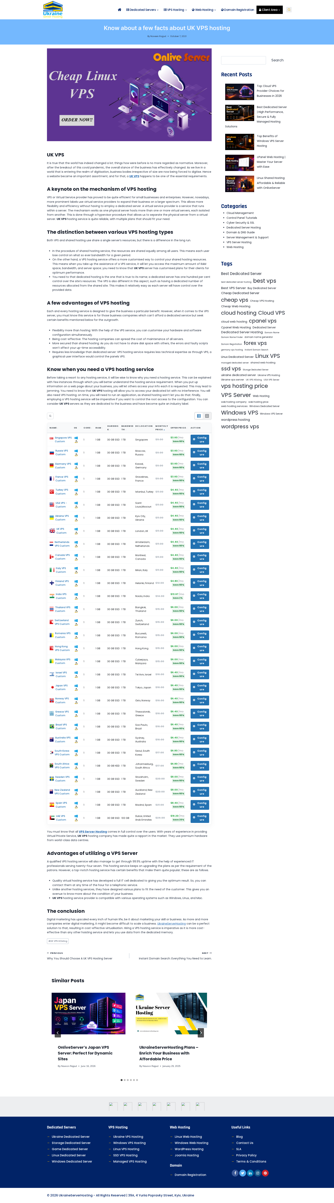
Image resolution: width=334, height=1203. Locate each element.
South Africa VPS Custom (62, 765)
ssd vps (231, 368)
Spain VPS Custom (61, 804)
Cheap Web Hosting (235, 306)
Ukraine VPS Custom (62, 517)
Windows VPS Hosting (129, 1143)
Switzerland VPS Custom (62, 622)
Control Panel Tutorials (242, 218)
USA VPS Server (271, 379)
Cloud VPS (271, 312)
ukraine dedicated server (238, 375)
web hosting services (234, 406)
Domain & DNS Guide (241, 232)
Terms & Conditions (251, 1161)
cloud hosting (238, 312)
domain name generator (259, 337)
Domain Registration (239, 10)
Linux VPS (267, 356)
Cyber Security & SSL (240, 223)
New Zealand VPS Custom (62, 791)
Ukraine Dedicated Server (71, 1137)
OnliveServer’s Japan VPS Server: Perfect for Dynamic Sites (85, 1053)
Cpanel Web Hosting (236, 327)
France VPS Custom (61, 478)
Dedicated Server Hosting (244, 227)
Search (277, 60)
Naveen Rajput (158, 36)
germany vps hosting (232, 349)
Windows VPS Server (271, 413)
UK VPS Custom (61, 530)
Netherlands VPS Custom (62, 543)
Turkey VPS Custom (61, 491)
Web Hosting (235, 247)
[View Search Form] (289, 9)
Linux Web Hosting (188, 1137)
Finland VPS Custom (62, 583)
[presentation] (88, 1013)
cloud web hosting (234, 322)
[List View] (199, 416)
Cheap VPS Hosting (262, 300)
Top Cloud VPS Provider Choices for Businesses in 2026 (270, 91)
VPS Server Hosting (239, 242)
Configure (201, 439)
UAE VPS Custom (61, 817)
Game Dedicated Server (70, 1149)
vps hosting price (244, 386)
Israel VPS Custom (61, 674)
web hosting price (258, 402)
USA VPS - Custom (61, 504)
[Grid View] (207, 416)
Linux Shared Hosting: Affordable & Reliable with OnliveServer (271, 183)
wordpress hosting (235, 419)
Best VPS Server (233, 288)
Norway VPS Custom (62, 700)
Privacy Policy (246, 1155)
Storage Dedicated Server (255, 369)
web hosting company (234, 402)
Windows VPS (239, 412)
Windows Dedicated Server (264, 406)
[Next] (201, 1032)
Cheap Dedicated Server (240, 293)
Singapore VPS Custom (63, 439)
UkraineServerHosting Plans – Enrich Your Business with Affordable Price (168, 1053)
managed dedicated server (235, 362)
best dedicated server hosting (236, 282)
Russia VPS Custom (61, 452)
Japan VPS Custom (61, 687)
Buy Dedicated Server (262, 288)
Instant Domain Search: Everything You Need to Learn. (175, 955)
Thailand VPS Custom (62, 609)
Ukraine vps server (232, 379)
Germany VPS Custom (63, 465)
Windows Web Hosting (191, 1143)
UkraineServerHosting (171, 924)
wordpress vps (240, 426)
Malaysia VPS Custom (62, 661)
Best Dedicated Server (241, 273)
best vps (264, 281)
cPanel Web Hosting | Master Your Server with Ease (271, 162)
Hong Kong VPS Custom (62, 648)
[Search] (50, 416)
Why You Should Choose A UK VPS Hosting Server (79, 955)
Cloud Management (240, 213)
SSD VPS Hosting (125, 1155)
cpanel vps (263, 320)
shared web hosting (262, 362)
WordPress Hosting (189, 1149)
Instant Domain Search (256, 349)
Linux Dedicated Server (237, 357)
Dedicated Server (264, 327)
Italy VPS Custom (61, 570)
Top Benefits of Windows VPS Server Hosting (270, 141)
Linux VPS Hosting (126, 1149)
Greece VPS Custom (62, 713)
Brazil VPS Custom (61, 726)
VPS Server (236, 395)
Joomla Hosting (187, 1155)
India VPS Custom (61, 595)
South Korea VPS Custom (62, 752)
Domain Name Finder (232, 337)
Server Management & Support (248, 237)
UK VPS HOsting (58, 941)
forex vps (255, 343)
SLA (238, 1149)
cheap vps (234, 299)
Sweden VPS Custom (62, 778)
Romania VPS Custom (63, 635)
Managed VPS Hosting (130, 1161)
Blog (239, 1137)
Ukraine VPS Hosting (269, 375)
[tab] (122, 1080)
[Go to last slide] (58, 1032)
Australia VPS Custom (63, 739)
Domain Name (272, 332)
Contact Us (244, 1143)
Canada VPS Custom (62, 556)
